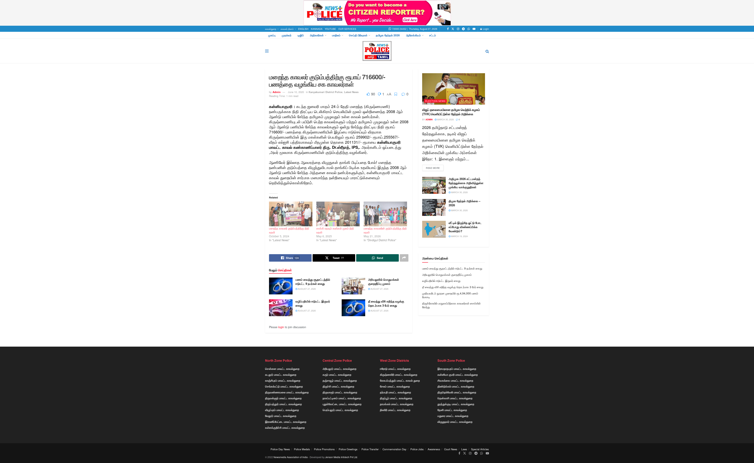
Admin (277, 92)
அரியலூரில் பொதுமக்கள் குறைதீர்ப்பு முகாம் (383, 281)
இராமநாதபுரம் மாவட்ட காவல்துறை (456, 369)
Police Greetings (348, 449)
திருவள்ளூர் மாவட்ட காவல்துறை (283, 398)
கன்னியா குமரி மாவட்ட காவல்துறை (457, 374)
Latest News (351, 92)
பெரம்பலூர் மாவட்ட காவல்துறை (340, 410)
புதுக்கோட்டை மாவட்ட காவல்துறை (342, 404)
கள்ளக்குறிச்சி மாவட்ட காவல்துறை (285, 427)
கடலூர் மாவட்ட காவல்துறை (280, 374)
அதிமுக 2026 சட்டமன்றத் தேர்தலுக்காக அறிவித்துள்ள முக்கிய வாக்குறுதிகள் (466, 183)
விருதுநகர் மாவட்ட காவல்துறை (454, 422)
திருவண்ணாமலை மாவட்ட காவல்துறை (287, 392)
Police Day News (280, 449)
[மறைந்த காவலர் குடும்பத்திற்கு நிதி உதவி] (290, 214)
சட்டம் (432, 35)
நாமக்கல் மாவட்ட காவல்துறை (396, 404)
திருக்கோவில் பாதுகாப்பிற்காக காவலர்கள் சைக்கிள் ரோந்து (451, 305)
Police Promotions (324, 449)
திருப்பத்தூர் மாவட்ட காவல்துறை (283, 404)
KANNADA (316, 28)
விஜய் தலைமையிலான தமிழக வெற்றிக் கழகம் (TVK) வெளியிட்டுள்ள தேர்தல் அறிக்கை (451, 111)
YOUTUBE (330, 28)
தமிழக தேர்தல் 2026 (388, 35)
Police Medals (302, 449)
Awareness (434, 449)
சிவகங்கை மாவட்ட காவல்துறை (455, 380)
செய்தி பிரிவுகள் (358, 35)
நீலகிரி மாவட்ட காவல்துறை (395, 410)
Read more (433, 167)
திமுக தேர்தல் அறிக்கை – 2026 (464, 203)
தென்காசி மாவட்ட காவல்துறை (454, 398)
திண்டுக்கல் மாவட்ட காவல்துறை (455, 386)
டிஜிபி (301, 35)
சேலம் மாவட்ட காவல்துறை (395, 386)
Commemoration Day (394, 449)
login (281, 327)
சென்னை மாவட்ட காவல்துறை (282, 369)
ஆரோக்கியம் (413, 35)
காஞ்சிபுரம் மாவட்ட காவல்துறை (282, 380)
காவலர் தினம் (287, 28)
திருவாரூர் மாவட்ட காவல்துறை (340, 392)
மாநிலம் (336, 35)
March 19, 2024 (459, 236)
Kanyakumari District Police (325, 92)
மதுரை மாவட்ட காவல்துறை (452, 416)
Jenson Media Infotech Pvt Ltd (341, 457)
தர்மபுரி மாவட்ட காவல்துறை (395, 392)
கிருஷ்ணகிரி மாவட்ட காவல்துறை (398, 374)
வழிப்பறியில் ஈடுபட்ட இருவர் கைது (313, 303)
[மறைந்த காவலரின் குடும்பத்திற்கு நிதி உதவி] (385, 214)
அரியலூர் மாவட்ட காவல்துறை (339, 369)
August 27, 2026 (306, 288)
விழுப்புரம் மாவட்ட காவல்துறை (282, 410)
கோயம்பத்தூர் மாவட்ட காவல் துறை (400, 380)
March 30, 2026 (445, 119)
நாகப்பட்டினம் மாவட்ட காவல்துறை (342, 398)
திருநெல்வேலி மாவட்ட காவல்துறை (456, 392)
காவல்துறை (270, 28)
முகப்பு (271, 35)
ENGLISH (303, 28)
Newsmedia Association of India (291, 457)
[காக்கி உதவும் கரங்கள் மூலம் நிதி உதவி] (338, 214)
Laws (464, 449)
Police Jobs (417, 449)
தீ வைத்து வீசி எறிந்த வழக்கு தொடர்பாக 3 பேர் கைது (386, 303)
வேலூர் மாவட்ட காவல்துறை (280, 416)
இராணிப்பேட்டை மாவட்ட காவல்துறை (285, 422)
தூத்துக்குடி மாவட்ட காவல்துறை (455, 404)
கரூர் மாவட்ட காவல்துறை (337, 374)
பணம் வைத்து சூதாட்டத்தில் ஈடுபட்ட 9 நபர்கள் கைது (313, 281)
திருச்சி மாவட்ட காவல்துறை (338, 386)
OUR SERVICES (347, 28)
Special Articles (480, 449)
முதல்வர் (286, 35)
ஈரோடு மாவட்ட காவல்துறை (395, 369)
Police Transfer (370, 449)
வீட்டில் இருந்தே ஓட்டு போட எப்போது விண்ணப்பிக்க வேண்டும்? (465, 227)
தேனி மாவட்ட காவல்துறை (452, 410)
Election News (435, 100)
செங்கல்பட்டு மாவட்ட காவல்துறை (284, 386)
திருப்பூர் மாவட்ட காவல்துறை (396, 398)
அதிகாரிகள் (317, 35)
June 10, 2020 (296, 92)
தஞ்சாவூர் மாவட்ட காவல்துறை (340, 380)
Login (485, 28)
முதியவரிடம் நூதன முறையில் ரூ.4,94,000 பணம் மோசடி (450, 295)
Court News (450, 449)
